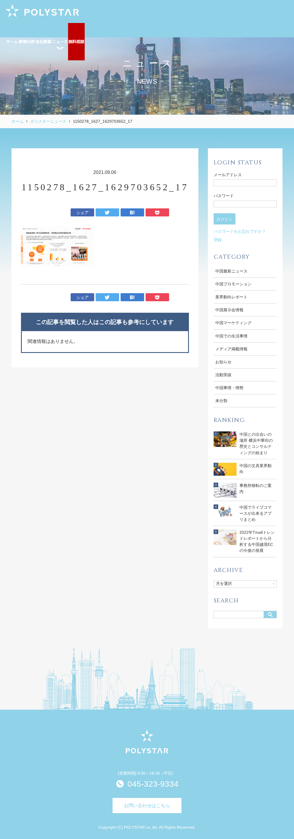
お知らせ (223, 362)
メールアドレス (228, 174)
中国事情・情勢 (229, 387)
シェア (82, 212)
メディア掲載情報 (231, 349)
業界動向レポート (231, 297)
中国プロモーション (233, 284)
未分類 (221, 400)
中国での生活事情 (231, 336)
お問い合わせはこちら (147, 805)
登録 (218, 239)
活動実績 (223, 375)
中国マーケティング (233, 322)
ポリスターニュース (48, 121)
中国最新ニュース (231, 271)
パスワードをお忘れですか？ (240, 231)
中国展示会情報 (229, 310)
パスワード (224, 195)
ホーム (17, 121)
